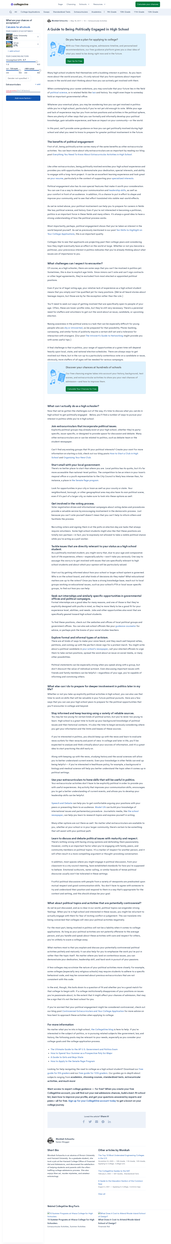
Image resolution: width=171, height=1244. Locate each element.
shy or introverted (73, 327)
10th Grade (125, 12)
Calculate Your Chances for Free (81, 389)
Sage (60, 4)
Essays (46, 12)
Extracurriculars (81, 12)
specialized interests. (123, 178)
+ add (37, 84)
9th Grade (111, 12)
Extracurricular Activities (97, 21)
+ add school (14, 51)
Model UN (100, 807)
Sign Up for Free (74, 61)
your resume (56, 178)
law (94, 92)
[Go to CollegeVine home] (19, 4)
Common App (135, 1187)
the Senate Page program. (85, 480)
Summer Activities (78, 1226)
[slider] (36, 62)
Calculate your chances (147, 4)
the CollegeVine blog (102, 1029)
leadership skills (117, 190)
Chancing (71, 4)
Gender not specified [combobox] (17, 78)
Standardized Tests (61, 12)
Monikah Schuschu (60, 21)
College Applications (30, 12)
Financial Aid (104, 1226)
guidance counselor (125, 626)
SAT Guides (118, 1174)
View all (101, 1194)
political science (58, 92)
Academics (96, 12)
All (16, 12)
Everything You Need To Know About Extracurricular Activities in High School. (93, 154)
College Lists (120, 1164)
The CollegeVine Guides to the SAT (114, 1171)
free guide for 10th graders (93, 1073)
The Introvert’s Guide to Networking (104, 335)
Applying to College (106, 1164)
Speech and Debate (61, 803)
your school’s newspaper (95, 649)
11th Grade (139, 12)
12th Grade (153, 12)
